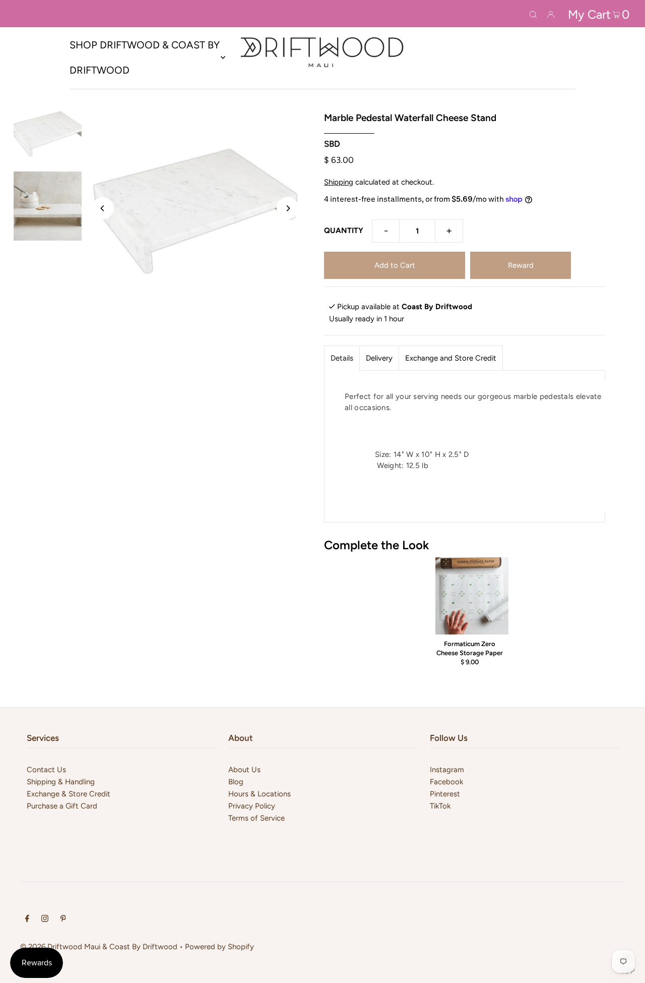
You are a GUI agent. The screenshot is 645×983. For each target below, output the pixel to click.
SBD (332, 144)
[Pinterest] (63, 919)
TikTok (440, 806)
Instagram (447, 769)
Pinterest (445, 793)
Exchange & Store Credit (68, 793)
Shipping (338, 182)
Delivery (379, 358)
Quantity (343, 230)
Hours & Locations (259, 793)
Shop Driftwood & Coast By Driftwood (145, 57)
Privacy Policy (251, 806)
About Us (244, 769)
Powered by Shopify (219, 946)
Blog (235, 781)
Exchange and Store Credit (450, 358)
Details (342, 358)
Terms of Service (256, 818)
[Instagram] (44, 919)
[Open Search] (533, 13)
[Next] (288, 208)
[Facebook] (27, 919)
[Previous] (103, 208)
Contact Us (46, 769)
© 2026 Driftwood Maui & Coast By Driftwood (98, 946)
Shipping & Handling (61, 781)
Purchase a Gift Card (62, 806)
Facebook (446, 781)
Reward (521, 265)
